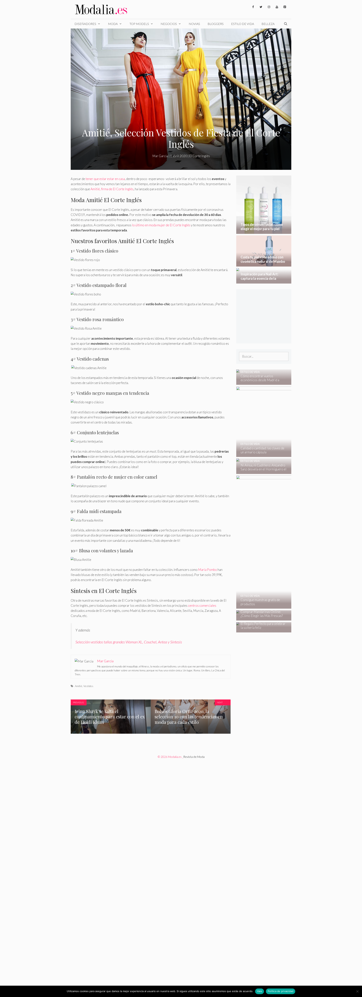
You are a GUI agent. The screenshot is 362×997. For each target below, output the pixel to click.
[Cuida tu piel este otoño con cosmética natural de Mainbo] (263, 264)
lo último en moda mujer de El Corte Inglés (161, 225)
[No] (357, 991)
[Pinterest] (284, 7)
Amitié (78, 686)
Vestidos (88, 686)
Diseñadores (85, 24)
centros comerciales (202, 605)
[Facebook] (253, 7)
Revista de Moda (194, 756)
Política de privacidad (281, 991)
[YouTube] (277, 7)
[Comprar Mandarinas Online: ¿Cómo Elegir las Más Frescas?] (261, 618)
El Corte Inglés (199, 156)
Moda (113, 24)
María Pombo (207, 570)
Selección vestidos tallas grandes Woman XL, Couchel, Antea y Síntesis (128, 642)
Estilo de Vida (242, 24)
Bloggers (216, 24)
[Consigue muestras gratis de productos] (289, 606)
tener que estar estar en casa (105, 179)
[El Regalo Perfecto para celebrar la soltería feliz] (261, 630)
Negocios (169, 24)
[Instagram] (269, 7)
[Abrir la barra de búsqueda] (285, 24)
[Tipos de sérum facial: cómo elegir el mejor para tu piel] (263, 231)
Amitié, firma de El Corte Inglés (111, 189)
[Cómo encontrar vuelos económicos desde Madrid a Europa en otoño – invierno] (261, 382)
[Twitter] (261, 7)
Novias (194, 24)
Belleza (268, 24)
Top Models (139, 24)
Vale (259, 991)
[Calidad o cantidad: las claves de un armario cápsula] (289, 454)
